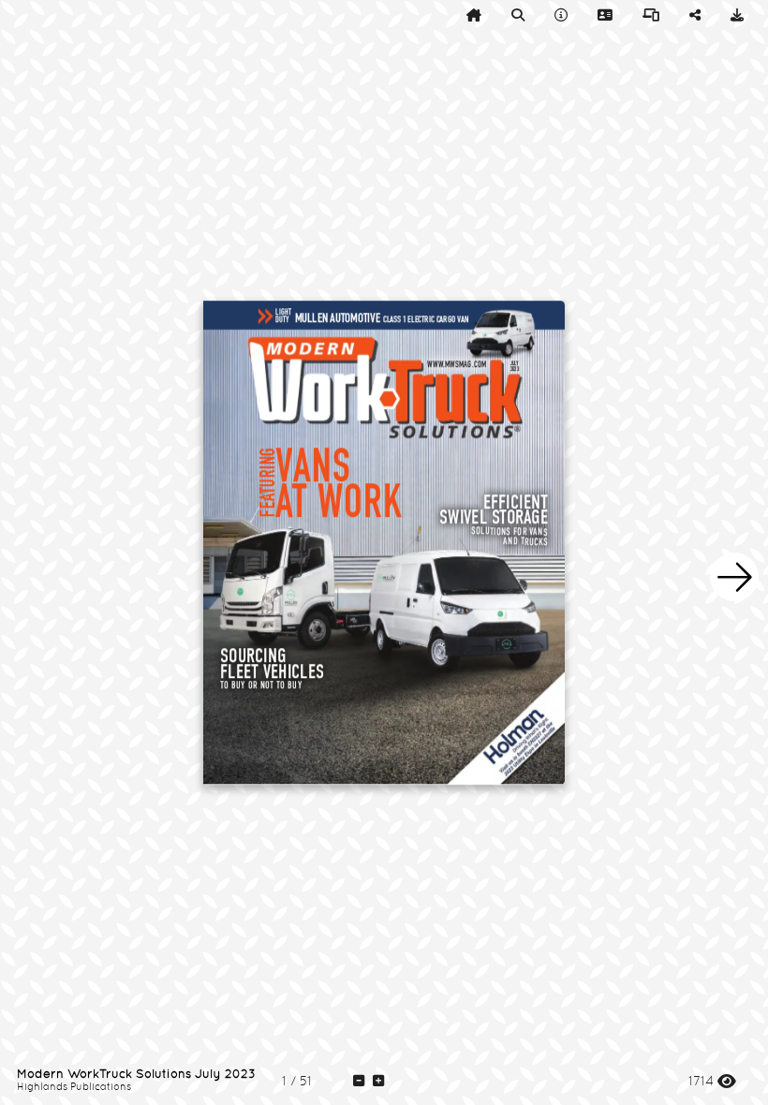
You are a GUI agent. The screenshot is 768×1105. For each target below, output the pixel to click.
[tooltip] (473, 15)
